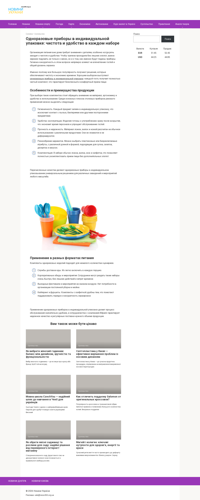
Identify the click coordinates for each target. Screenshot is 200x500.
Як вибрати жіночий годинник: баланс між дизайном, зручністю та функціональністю (48, 353)
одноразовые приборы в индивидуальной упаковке (56, 78)
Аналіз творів (182, 24)
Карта (71, 24)
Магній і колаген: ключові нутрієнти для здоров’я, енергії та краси (98, 445)
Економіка (85, 24)
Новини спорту (42, 24)
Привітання (164, 24)
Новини (26, 24)
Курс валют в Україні (124, 24)
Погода (59, 24)
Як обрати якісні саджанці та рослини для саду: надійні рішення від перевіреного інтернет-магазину (48, 446)
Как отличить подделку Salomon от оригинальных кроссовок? (98, 398)
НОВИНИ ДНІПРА (17, 481)
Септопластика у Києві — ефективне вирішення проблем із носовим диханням (97, 353)
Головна (12, 24)
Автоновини (102, 24)
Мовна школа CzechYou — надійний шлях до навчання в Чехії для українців (48, 399)
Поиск (136, 34)
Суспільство (147, 24)
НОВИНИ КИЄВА (40, 481)
